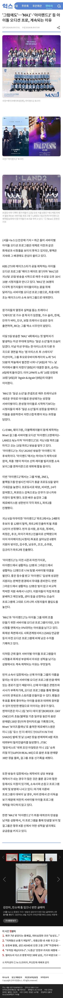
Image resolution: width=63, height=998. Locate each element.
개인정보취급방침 (31, 977)
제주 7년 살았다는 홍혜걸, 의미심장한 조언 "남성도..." (30, 935)
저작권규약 (45, 977)
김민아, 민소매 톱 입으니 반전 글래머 (24, 907)
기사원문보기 (10, 920)
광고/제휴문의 (17, 977)
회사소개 (5, 977)
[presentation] (3, 857)
